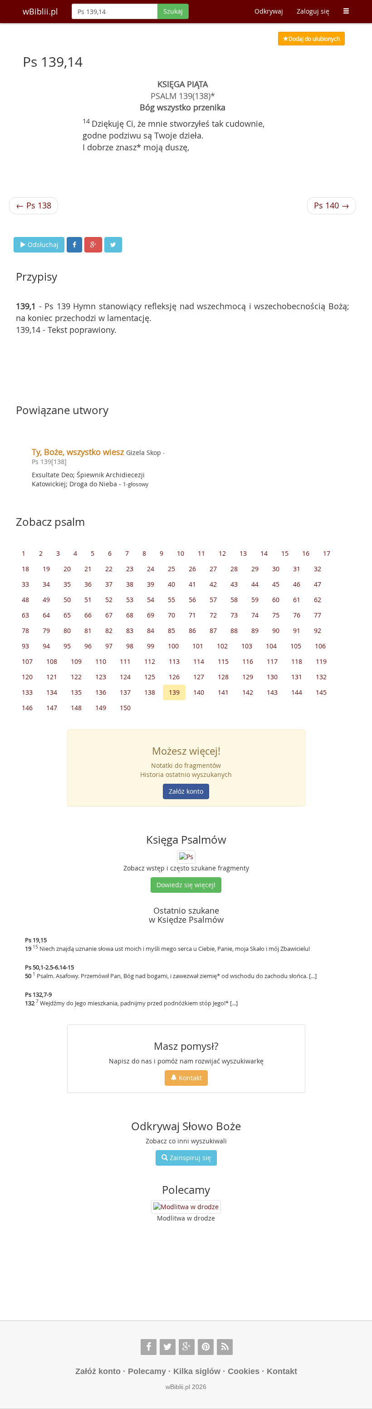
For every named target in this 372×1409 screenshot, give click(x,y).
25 (171, 568)
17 (326, 553)
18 (25, 568)
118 (296, 661)
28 (234, 568)
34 (46, 584)
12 (222, 553)
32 (317, 568)
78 (25, 630)
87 (213, 630)
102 (222, 646)
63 (25, 615)
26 (192, 568)
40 (171, 584)
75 (275, 615)
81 (88, 630)
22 (109, 568)
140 (198, 692)
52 (109, 599)
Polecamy (147, 1371)
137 (125, 692)
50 (67, 599)
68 (129, 615)
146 (27, 707)
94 (46, 646)
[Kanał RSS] (225, 1347)
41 (192, 584)
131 (296, 676)
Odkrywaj (269, 11)
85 (171, 630)
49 (46, 599)
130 (272, 676)
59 (255, 599)
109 (76, 661)
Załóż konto (186, 791)
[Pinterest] (206, 1347)
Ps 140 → (331, 205)
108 (51, 661)
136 (100, 692)
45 (275, 584)
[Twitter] (168, 1347)
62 (317, 599)
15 (285, 553)
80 (67, 630)
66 (88, 615)
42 (213, 584)
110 (100, 661)
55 (171, 599)
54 (150, 599)
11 (201, 553)
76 (296, 615)
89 (255, 630)
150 (125, 707)
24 (150, 568)
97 (109, 646)
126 (174, 676)
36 (88, 584)
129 (247, 676)
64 (46, 615)
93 (25, 646)
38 (129, 584)
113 (174, 661)
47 (317, 584)
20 (67, 568)
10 (180, 553)
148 (76, 707)
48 (25, 599)
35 (67, 584)
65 (67, 615)
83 (129, 630)
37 (109, 584)
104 (271, 646)
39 (150, 584)
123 (100, 676)
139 (174, 692)
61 (296, 599)
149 (100, 707)
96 (88, 646)
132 (321, 676)
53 (129, 599)
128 (223, 676)
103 (246, 646)
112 (149, 661)
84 (150, 630)
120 (27, 676)
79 (46, 630)
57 (213, 599)
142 (247, 692)
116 (247, 661)
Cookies (243, 1371)
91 (296, 630)
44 (255, 584)
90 (275, 630)
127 (198, 676)
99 (150, 646)
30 (275, 568)
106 (320, 646)
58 (234, 599)
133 (27, 692)
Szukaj (173, 11)
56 (192, 599)
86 (192, 630)
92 (317, 630)
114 (198, 661)
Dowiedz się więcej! (186, 884)
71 (192, 615)
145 (321, 692)
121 (51, 676)
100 (173, 646)
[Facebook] (149, 1347)
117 (272, 661)
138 (149, 692)
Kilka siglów (196, 1371)
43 (234, 584)
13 (243, 553)
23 (129, 568)
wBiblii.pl (40, 11)
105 (295, 646)
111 (125, 661)
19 (46, 568)
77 (317, 615)
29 (255, 568)
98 (129, 646)
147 (51, 707)
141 (223, 692)
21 (88, 568)
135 (76, 692)
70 (171, 615)
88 (234, 630)
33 (25, 584)
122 (76, 676)
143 (272, 692)
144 (296, 692)
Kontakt (189, 1077)
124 (125, 676)
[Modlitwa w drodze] (186, 1207)
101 (197, 646)
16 (305, 553)
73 (234, 615)
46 (296, 584)
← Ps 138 (33, 205)
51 (88, 599)
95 (67, 646)
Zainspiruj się (189, 1157)
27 (213, 568)
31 (296, 568)
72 (213, 615)
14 (264, 553)
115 (223, 661)
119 (321, 661)
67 (109, 615)
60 (275, 599)
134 (51, 692)
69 (150, 615)
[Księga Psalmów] (186, 856)
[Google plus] (187, 1347)
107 (27, 661)
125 (149, 676)
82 (109, 630)
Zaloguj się (313, 11)
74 (255, 615)
